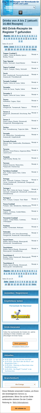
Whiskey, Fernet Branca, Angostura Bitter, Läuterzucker (20, 151)
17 (15, 49)
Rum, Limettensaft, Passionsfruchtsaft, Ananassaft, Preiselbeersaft (20, 75)
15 (9, 49)
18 (18, 49)
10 (27, 46)
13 (36, 46)
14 (6, 49)
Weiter (34, 49)
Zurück (11, 46)
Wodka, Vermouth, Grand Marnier (20, 62)
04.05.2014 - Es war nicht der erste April (18, 359)
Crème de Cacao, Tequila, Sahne (20, 88)
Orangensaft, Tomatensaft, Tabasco (20, 106)
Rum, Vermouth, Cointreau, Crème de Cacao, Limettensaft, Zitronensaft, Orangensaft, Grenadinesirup (20, 181)
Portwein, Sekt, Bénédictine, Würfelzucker (20, 205)
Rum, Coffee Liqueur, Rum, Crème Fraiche (20, 172)
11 (30, 46)
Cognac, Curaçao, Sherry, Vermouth (20, 68)
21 (26, 49)
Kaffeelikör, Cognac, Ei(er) (20, 100)
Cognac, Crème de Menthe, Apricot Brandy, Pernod (20, 55)
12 (33, 46)
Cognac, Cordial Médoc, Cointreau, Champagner (20, 219)
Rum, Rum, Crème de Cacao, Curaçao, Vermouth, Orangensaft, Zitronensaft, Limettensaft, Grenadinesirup (20, 190)
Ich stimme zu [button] (20, 408)
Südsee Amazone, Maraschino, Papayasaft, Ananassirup (20, 165)
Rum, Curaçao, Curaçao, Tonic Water (20, 199)
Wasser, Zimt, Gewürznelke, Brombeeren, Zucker (20, 143)
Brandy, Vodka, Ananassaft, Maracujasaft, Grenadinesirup (20, 257)
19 (21, 49)
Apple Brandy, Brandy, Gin (20, 158)
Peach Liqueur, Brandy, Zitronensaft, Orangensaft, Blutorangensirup (20, 121)
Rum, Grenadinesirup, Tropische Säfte (20, 128)
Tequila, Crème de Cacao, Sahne (20, 82)
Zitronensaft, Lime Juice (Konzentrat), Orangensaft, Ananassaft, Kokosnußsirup (20, 233)
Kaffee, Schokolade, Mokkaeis (20, 226)
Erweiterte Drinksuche (20, 347)
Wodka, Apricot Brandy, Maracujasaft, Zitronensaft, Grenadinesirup (20, 241)
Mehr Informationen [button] (20, 402)
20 (23, 49)
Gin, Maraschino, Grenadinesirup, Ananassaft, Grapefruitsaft (20, 135)
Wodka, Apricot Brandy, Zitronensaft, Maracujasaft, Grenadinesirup (20, 249)
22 (29, 49)
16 (12, 49)
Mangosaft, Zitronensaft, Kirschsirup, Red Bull (20, 113)
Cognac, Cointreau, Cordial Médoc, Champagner (20, 212)
